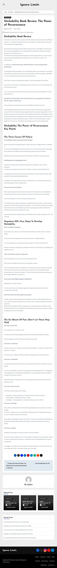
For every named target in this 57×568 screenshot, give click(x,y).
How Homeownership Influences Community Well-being (20, 538)
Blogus (23, 560)
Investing (51, 561)
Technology (44, 561)
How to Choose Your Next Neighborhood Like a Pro (18, 530)
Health (37, 557)
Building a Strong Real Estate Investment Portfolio (18, 534)
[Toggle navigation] (4, 4)
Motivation (8, 17)
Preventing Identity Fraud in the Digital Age (16, 522)
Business (42, 557)
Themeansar (6, 562)
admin (10, 29)
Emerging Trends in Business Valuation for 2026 (17, 526)
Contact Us (51, 565)
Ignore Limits (29, 4)
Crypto (49, 557)
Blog (53, 557)
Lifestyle (37, 561)
